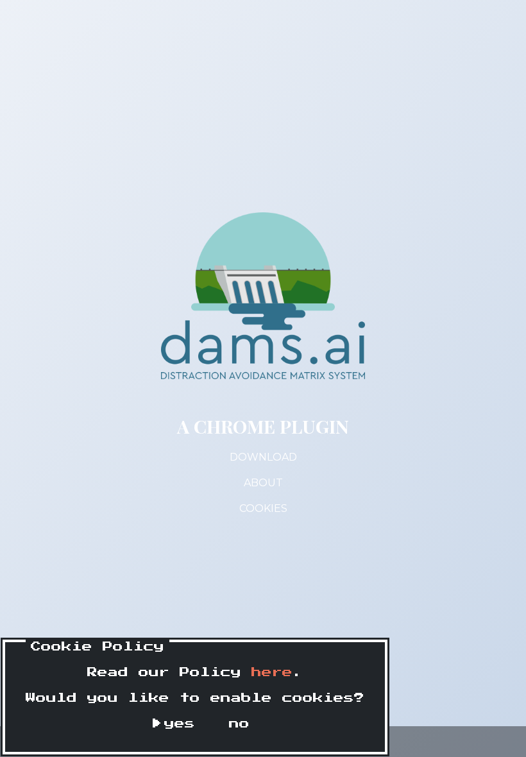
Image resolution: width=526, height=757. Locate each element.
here (272, 672)
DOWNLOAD (263, 457)
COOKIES (263, 508)
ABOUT (263, 483)
